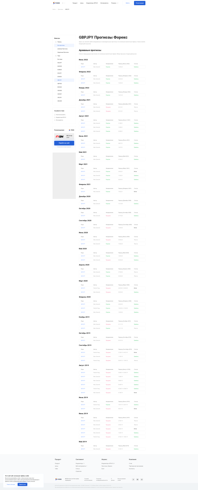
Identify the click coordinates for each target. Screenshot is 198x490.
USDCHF (60, 94)
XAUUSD (60, 101)
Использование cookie (122, 479)
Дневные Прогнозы (63, 48)
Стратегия (78, 471)
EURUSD (60, 76)
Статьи (78, 468)
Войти (127, 3)
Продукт (75, 3)
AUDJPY (60, 62)
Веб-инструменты (81, 466)
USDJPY (60, 97)
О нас (130, 463)
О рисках (113, 479)
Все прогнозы (61, 45)
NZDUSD (60, 87)
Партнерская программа (136, 466)
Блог (103, 468)
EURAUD (60, 69)
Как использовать (60, 114)
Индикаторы (80, 463)
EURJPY (60, 73)
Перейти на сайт (64, 143)
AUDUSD (60, 66)
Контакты (132, 468)
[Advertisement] (99, 23)
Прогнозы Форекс (107, 466)
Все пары (60, 59)
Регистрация (140, 3)
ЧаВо (56, 468)
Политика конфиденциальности (102, 479)
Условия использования (88, 479)
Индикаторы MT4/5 (92, 3)
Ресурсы (113, 3)
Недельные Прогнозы (63, 52)
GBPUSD (60, 83)
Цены (82, 3)
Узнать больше (11, 484)
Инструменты (104, 3)
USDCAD (60, 90)
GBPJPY (60, 80)
